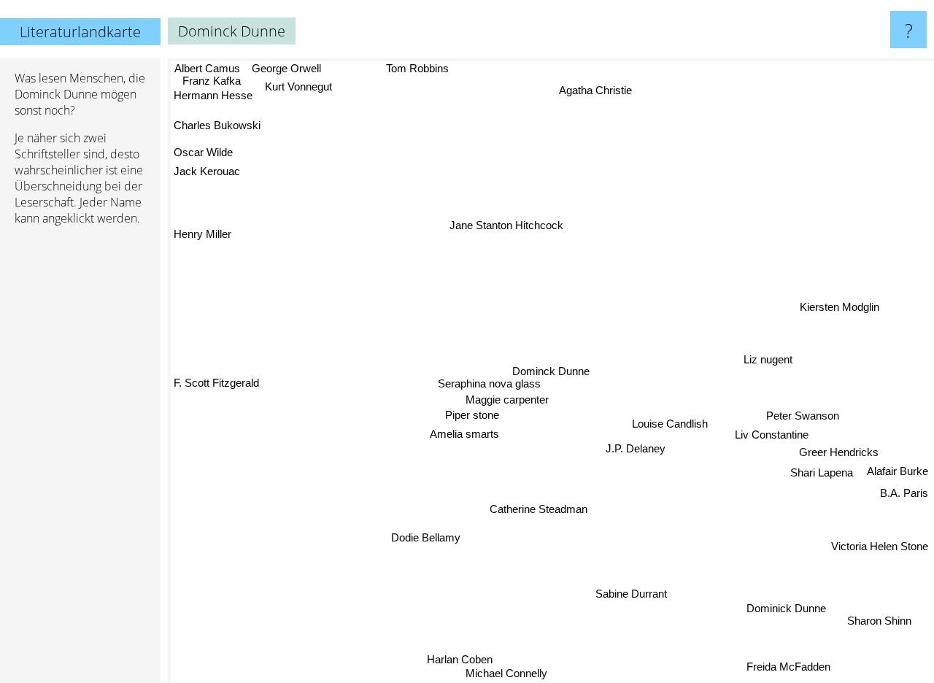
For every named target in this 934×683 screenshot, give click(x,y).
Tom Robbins (416, 68)
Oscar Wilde (203, 152)
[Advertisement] (80, 460)
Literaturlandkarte (80, 32)
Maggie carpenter (507, 401)
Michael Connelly (508, 673)
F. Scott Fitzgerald (216, 383)
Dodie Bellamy (427, 539)
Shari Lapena (821, 471)
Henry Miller (202, 234)
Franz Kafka (209, 81)
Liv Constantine (771, 433)
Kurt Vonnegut (298, 86)
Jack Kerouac (207, 171)
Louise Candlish (670, 423)
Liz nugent (768, 358)
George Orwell (285, 68)
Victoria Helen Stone (879, 545)
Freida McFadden (789, 666)
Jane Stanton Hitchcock (510, 223)
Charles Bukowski (217, 125)
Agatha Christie (594, 90)
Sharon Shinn (881, 619)
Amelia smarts (465, 437)
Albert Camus (206, 68)
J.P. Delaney (636, 448)
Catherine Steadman (538, 509)
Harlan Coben (460, 658)
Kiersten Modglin (839, 306)
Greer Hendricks (839, 451)
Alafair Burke (897, 470)
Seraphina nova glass (490, 385)
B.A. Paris (904, 492)
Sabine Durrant (632, 593)
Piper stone (472, 418)
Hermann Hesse (213, 96)
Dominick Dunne (787, 607)
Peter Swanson (802, 414)
